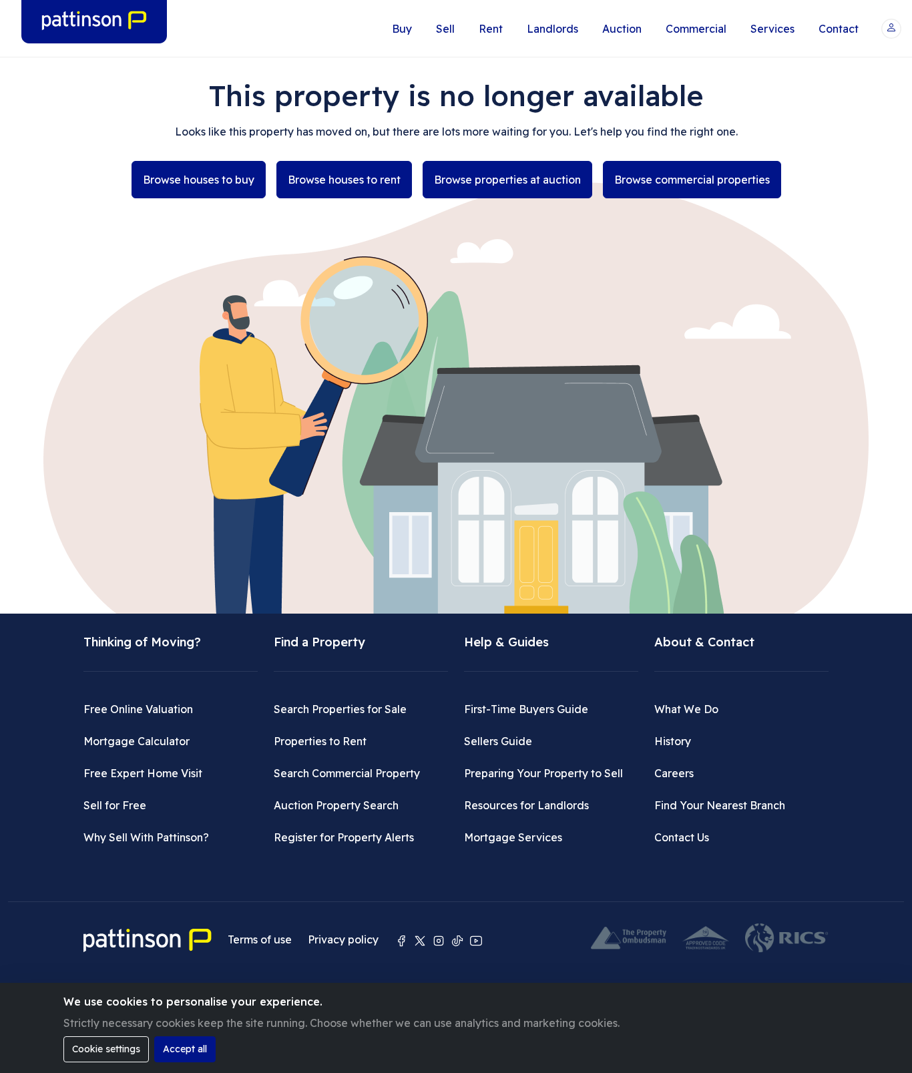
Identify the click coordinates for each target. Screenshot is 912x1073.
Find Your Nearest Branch (719, 805)
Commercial (696, 28)
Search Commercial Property (347, 773)
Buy (402, 28)
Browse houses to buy (198, 179)
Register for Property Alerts (344, 837)
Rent (491, 28)
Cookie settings (106, 1049)
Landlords (552, 28)
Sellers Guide (498, 741)
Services (772, 28)
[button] (891, 29)
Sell (445, 28)
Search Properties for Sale (340, 709)
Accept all (185, 1049)
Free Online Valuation (138, 709)
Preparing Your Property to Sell (543, 773)
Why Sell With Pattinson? (146, 837)
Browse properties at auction (507, 179)
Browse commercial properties (692, 179)
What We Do (686, 709)
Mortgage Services (513, 837)
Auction (622, 28)
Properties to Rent (320, 741)
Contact (839, 28)
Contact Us (681, 837)
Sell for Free (114, 805)
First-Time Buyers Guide (526, 709)
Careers (674, 773)
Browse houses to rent (344, 179)
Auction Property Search (336, 805)
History (672, 741)
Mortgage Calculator (136, 741)
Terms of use (260, 939)
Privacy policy (343, 939)
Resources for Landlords (526, 805)
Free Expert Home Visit (142, 773)
